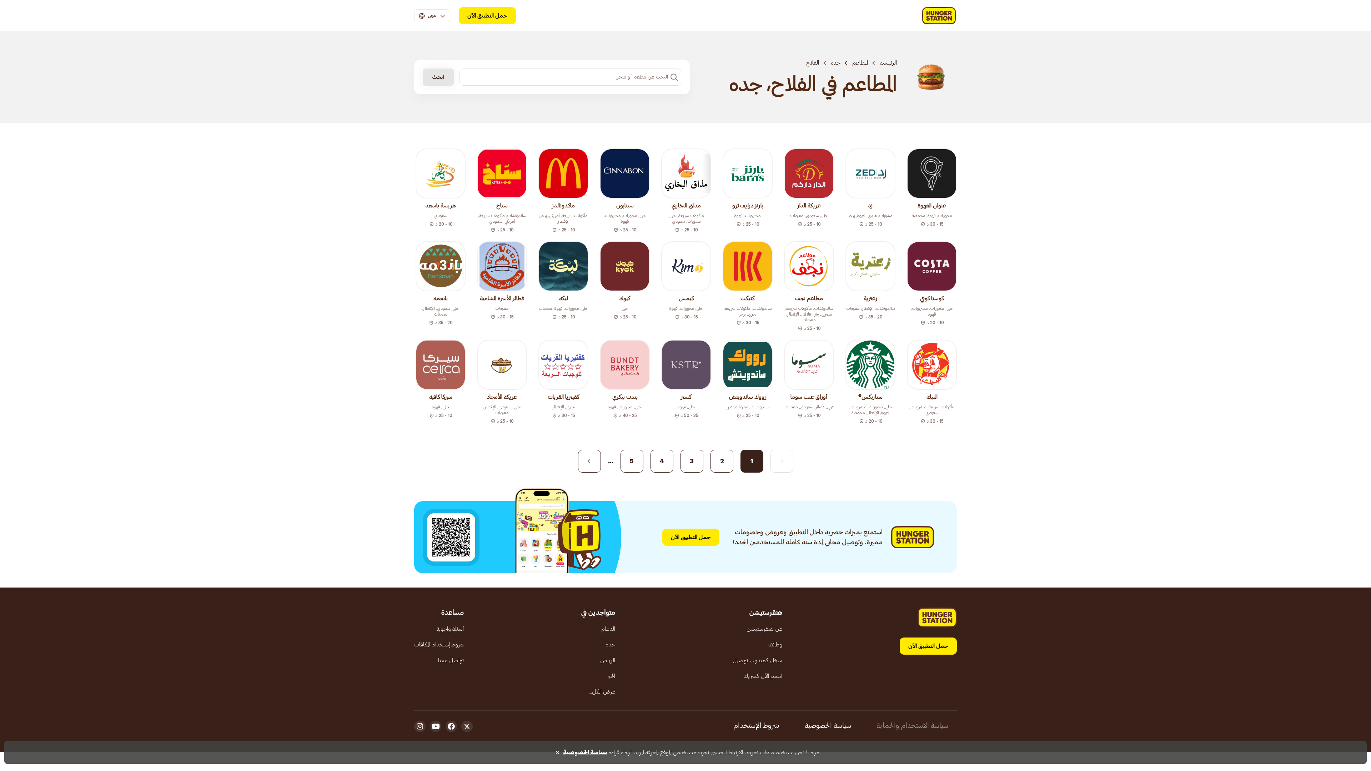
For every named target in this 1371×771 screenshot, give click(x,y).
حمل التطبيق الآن (487, 16)
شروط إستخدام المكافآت (439, 644)
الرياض (607, 660)
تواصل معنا (451, 660)
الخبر (611, 676)
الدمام (608, 629)
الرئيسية (888, 63)
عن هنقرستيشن (764, 629)
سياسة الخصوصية (828, 725)
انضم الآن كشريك (762, 676)
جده (835, 63)
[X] (467, 726)
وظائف (775, 644)
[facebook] (451, 726)
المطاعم (860, 63)
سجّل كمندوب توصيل (757, 660)
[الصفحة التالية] (589, 461)
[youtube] (435, 726)
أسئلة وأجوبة (450, 629)
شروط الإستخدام (756, 725)
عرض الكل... (602, 692)
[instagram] (420, 726)
